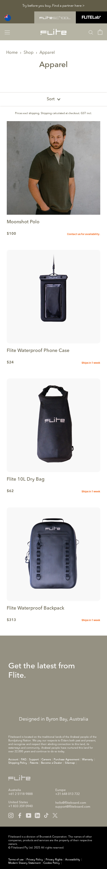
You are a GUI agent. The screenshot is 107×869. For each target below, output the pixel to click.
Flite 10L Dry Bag (25, 479)
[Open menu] (7, 32)
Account (13, 759)
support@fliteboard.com (72, 806)
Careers (46, 759)
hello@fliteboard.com (70, 803)
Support (34, 759)
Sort (51, 99)
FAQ (23, 759)
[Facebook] (19, 815)
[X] (55, 815)
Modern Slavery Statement (24, 863)
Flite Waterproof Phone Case (38, 350)
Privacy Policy (34, 859)
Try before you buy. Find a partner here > (53, 6)
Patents (34, 763)
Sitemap (70, 763)
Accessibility (72, 859)
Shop (29, 53)
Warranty (87, 759)
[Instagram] (11, 815)
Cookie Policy (51, 863)
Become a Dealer (51, 763)
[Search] (91, 32)
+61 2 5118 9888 (20, 794)
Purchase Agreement (66, 759)
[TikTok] (46, 815)
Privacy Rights (54, 859)
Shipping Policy (17, 763)
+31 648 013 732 (67, 794)
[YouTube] (28, 815)
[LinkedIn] (37, 815)
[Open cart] (100, 32)
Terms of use (16, 859)
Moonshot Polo (23, 222)
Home (12, 53)
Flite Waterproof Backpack (35, 608)
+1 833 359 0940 (20, 806)
